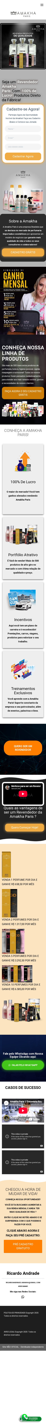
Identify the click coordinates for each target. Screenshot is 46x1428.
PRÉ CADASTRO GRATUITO (23, 1246)
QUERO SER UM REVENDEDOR (23, 748)
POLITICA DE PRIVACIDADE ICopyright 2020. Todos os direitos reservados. (21, 1314)
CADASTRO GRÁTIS (23, 252)
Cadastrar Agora (23, 156)
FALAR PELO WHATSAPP (24, 1065)
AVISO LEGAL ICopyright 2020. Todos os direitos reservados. (20, 1333)
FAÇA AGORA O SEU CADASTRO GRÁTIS (23, 393)
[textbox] (23, 91)
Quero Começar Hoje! (24, 827)
